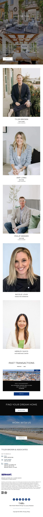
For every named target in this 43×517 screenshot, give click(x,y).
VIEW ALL (7, 58)
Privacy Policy (26, 511)
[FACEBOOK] (14, 499)
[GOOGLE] (29, 499)
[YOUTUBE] (23, 499)
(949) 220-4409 (7, 460)
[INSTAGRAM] (17, 499)
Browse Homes (21, 410)
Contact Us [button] (21, 437)
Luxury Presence (29, 505)
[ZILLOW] (26, 499)
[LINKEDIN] (20, 499)
